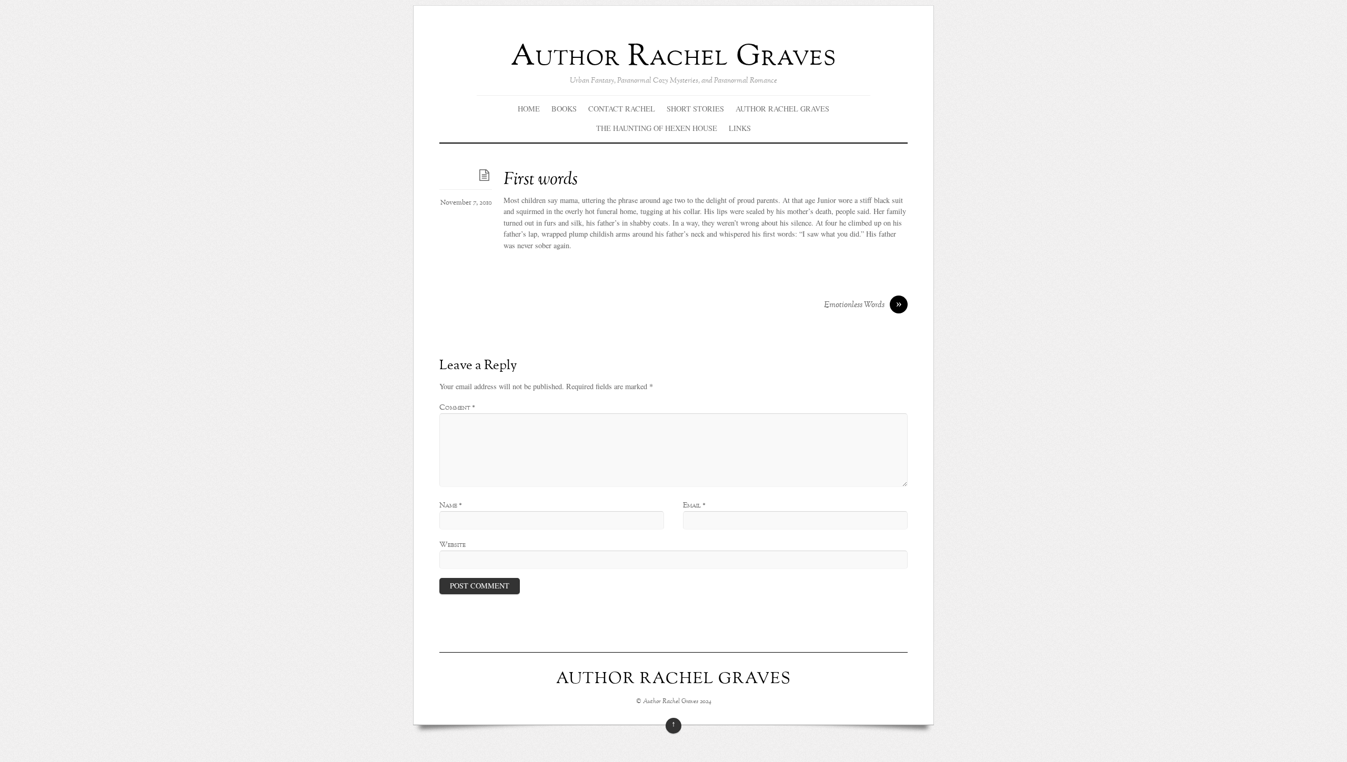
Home (529, 109)
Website (452, 545)
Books (564, 109)
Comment (457, 407)
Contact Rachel (621, 109)
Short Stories (695, 109)
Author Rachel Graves (782, 109)
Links (740, 128)
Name (450, 505)
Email (694, 505)
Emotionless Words (863, 305)
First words (541, 180)
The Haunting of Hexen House (656, 128)
